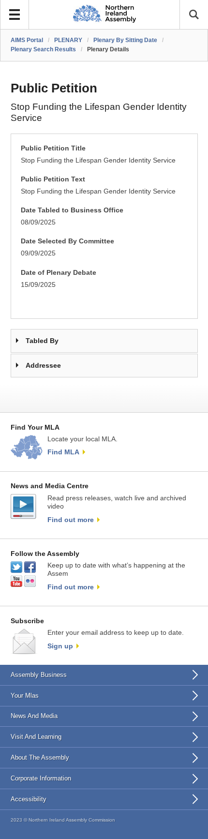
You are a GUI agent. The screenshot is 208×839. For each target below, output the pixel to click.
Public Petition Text (53, 179)
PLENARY (68, 40)
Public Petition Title (53, 148)
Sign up (60, 646)
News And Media (34, 715)
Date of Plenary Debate (58, 272)
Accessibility (28, 799)
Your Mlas (25, 695)
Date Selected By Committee (67, 241)
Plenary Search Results (43, 49)
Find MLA (63, 452)
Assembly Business (39, 674)
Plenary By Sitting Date (125, 40)
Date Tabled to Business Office (72, 210)
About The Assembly (40, 757)
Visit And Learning (36, 736)
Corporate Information (41, 778)
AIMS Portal (27, 40)
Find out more (70, 520)
